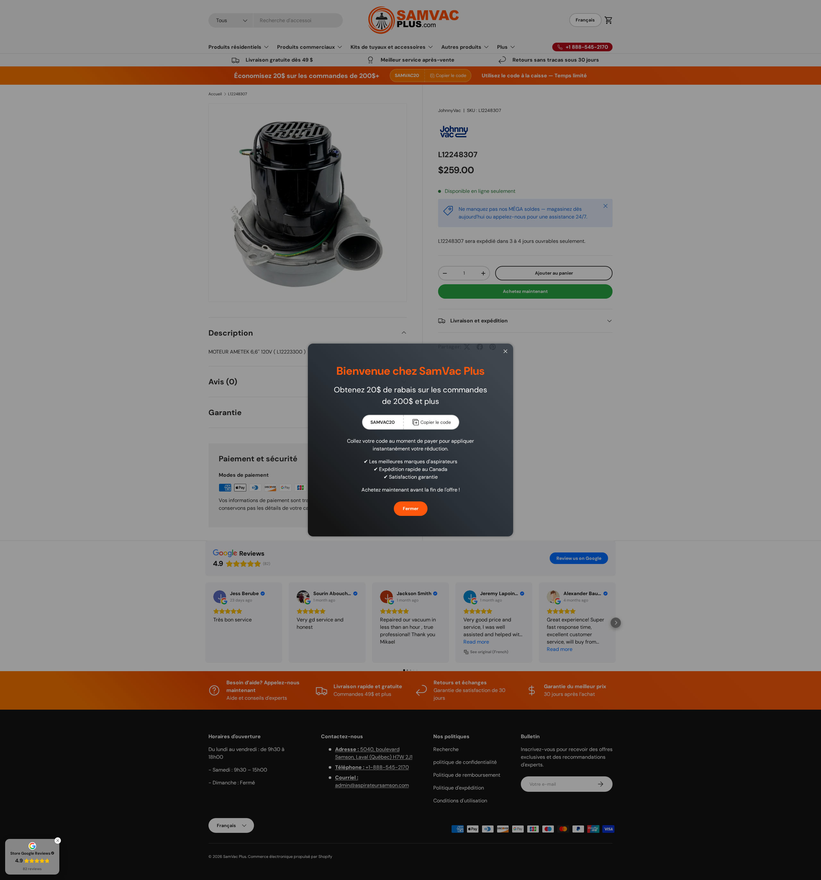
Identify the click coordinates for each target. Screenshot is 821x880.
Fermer (411, 508)
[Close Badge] (58, 840)
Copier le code (435, 422)
